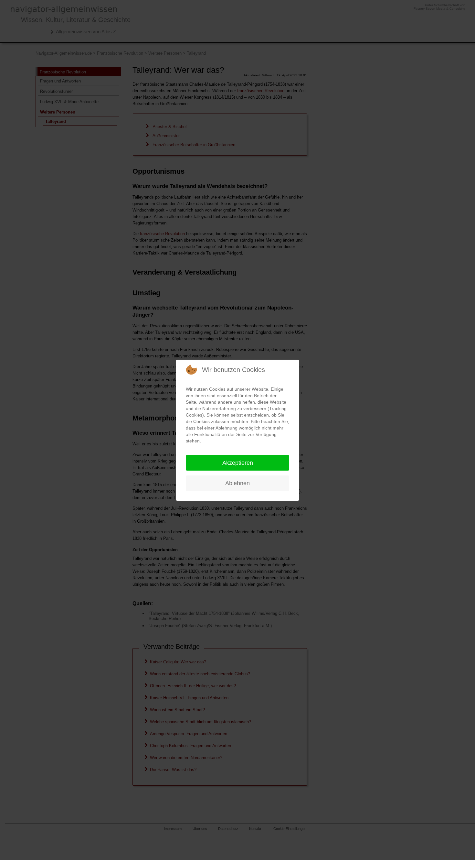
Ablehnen (237, 483)
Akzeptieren (237, 463)
